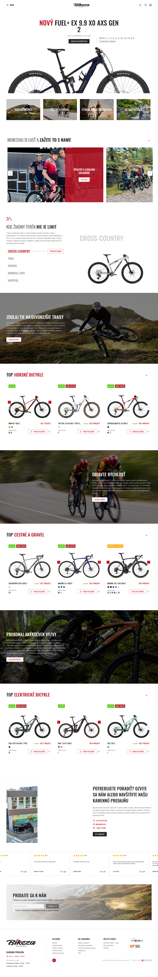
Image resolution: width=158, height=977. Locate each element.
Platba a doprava (83, 943)
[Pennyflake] (9, 427)
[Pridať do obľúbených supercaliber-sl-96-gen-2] (148, 431)
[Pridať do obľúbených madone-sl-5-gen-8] (98, 591)
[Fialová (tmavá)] (108, 427)
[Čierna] (111, 587)
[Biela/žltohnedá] (118, 587)
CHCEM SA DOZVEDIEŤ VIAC (79, 41)
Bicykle (54, 943)
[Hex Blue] (64, 587)
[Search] (140, 5)
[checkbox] (14, 910)
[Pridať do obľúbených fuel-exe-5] (148, 751)
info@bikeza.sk (101, 824)
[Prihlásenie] (150, 5)
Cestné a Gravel (99, 499)
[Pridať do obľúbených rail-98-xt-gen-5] (98, 751)
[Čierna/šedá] (61, 587)
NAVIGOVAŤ (101, 834)
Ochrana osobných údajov (87, 948)
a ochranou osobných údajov (49, 910)
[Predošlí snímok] (9, 402)
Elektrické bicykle (15, 659)
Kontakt (106, 948)
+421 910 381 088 (101, 821)
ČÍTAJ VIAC (84, 178)
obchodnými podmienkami (31, 910)
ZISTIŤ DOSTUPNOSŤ (137, 591)
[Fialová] (116, 587)
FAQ (79, 953)
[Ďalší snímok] (49, 402)
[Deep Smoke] (59, 747)
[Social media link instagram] (54, 960)
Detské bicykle (57, 950)
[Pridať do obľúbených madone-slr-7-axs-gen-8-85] (148, 591)
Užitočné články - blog (111, 943)
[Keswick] (12, 427)
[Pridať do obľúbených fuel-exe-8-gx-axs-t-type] (49, 751)
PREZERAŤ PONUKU (55, 251)
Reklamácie (81, 950)
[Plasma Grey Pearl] (59, 427)
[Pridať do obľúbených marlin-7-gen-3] (49, 431)
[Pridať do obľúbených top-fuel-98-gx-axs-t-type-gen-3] (98, 431)
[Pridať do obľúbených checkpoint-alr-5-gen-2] (49, 591)
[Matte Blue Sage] (108, 747)
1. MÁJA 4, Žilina (101, 828)
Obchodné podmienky (85, 945)
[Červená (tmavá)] (108, 587)
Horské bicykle (14, 339)
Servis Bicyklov (108, 945)
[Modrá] (59, 587)
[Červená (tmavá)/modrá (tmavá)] (9, 747)
